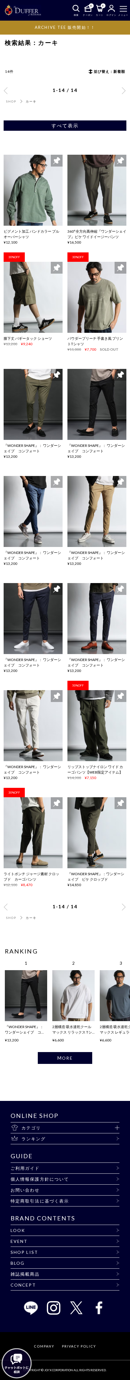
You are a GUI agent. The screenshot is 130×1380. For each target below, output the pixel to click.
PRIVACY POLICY (79, 1346)
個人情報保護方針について (40, 1179)
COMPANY (44, 1346)
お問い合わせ (25, 1190)
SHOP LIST (24, 1252)
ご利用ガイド (25, 1168)
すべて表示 (65, 125)
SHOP (11, 101)
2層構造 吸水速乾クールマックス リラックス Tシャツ (72, 1032)
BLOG (17, 1263)
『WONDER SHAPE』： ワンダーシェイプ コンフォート (25, 1032)
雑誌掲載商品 (25, 1274)
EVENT (19, 1241)
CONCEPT (23, 1284)
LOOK (18, 1230)
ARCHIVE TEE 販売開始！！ (65, 27)
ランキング (33, 1138)
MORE (65, 1058)
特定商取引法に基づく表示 (40, 1200)
